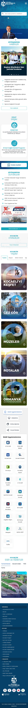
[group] (14, 61)
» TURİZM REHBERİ (6, 642)
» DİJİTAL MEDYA (6, 623)
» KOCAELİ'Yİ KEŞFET (6, 638)
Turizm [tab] (4, 258)
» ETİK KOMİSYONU (6, 621)
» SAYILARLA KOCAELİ (7, 635)
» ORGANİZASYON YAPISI (8, 609)
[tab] (12, 412)
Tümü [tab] (3, 568)
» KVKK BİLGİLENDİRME (7, 626)
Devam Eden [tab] (16, 564)
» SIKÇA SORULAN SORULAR (8, 675)
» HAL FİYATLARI (5, 671)
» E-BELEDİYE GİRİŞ (6, 661)
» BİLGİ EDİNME (5, 664)
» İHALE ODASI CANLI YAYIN (8, 668)
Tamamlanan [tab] (5, 564)
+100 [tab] (24, 564)
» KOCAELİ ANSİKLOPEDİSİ (8, 649)
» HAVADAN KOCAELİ (7, 652)
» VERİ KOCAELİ (5, 654)
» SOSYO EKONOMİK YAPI (8, 633)
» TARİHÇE (4, 631)
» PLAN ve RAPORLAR (7, 614)
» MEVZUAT (4, 616)
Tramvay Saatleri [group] (15, 165)
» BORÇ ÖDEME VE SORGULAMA (10, 666)
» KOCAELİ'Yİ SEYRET (7, 645)
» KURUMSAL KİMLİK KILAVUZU (9, 619)
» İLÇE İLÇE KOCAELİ (7, 640)
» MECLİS (4, 612)
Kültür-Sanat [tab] (19, 258)
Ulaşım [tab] (11, 258)
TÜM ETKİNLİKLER (14, 245)
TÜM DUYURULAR (13, 229)
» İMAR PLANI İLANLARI (7, 673)
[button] (4, 61)
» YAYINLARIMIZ (5, 656)
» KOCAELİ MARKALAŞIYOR (8, 647)
